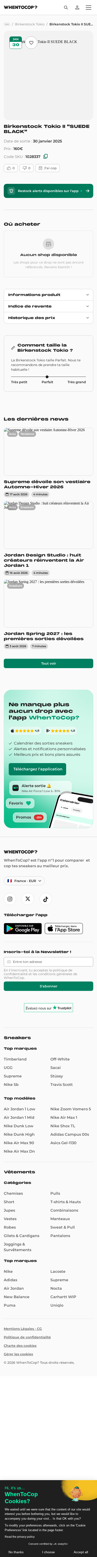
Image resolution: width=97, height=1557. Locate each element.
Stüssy (56, 1076)
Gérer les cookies (18, 1354)
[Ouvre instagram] (10, 899)
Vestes (10, 1219)
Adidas (10, 1280)
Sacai (55, 1067)
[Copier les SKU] (45, 157)
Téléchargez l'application (37, 769)
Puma (10, 1305)
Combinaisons (64, 1210)
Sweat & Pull (62, 1227)
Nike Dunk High (19, 1134)
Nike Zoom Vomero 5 (70, 1109)
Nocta (56, 1288)
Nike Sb (11, 1084)
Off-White (60, 1059)
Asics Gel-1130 (63, 1143)
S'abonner (48, 986)
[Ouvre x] (28, 899)
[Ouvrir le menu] (88, 7)
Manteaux (60, 1219)
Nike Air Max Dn (19, 1151)
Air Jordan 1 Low (19, 1109)
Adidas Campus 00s (69, 1134)
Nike (8, 1271)
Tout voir (48, 663)
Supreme (13, 1076)
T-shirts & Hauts (65, 1202)
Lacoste (57, 1271)
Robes (10, 1227)
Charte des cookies (20, 1346)
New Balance (16, 1297)
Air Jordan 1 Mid (19, 1117)
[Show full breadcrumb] (7, 24)
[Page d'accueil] (20, 8)
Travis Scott (61, 1084)
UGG (8, 1067)
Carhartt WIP (63, 1297)
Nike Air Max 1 (63, 1117)
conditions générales (55, 974)
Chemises (13, 1193)
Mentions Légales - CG (23, 1329)
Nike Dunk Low (18, 1126)
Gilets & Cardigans (21, 1236)
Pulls (55, 1193)
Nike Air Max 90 (19, 1143)
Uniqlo (56, 1305)
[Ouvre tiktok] (46, 899)
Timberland (15, 1059)
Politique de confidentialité (27, 1337)
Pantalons (60, 1236)
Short (9, 1202)
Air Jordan (14, 1288)
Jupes (9, 1210)
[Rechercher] (66, 7)
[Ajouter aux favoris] (31, 42)
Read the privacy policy (20, 1536)
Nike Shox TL (62, 1126)
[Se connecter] (77, 7)
